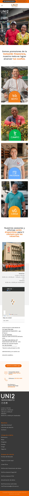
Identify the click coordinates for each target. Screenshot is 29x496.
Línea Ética (4, 464)
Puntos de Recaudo (7, 456)
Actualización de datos (8, 480)
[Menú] (2, 5)
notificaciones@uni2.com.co (10, 486)
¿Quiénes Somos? (6, 425)
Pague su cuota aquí (7, 460)
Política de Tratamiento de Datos (11, 468)
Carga (3, 446)
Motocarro (4, 437)
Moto (2, 439)
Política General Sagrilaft (9, 472)
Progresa (3, 442)
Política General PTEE (7, 476)
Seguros (3, 449)
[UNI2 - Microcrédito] (14, 5)
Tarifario (3, 429)
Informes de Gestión (7, 427)
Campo (3, 444)
